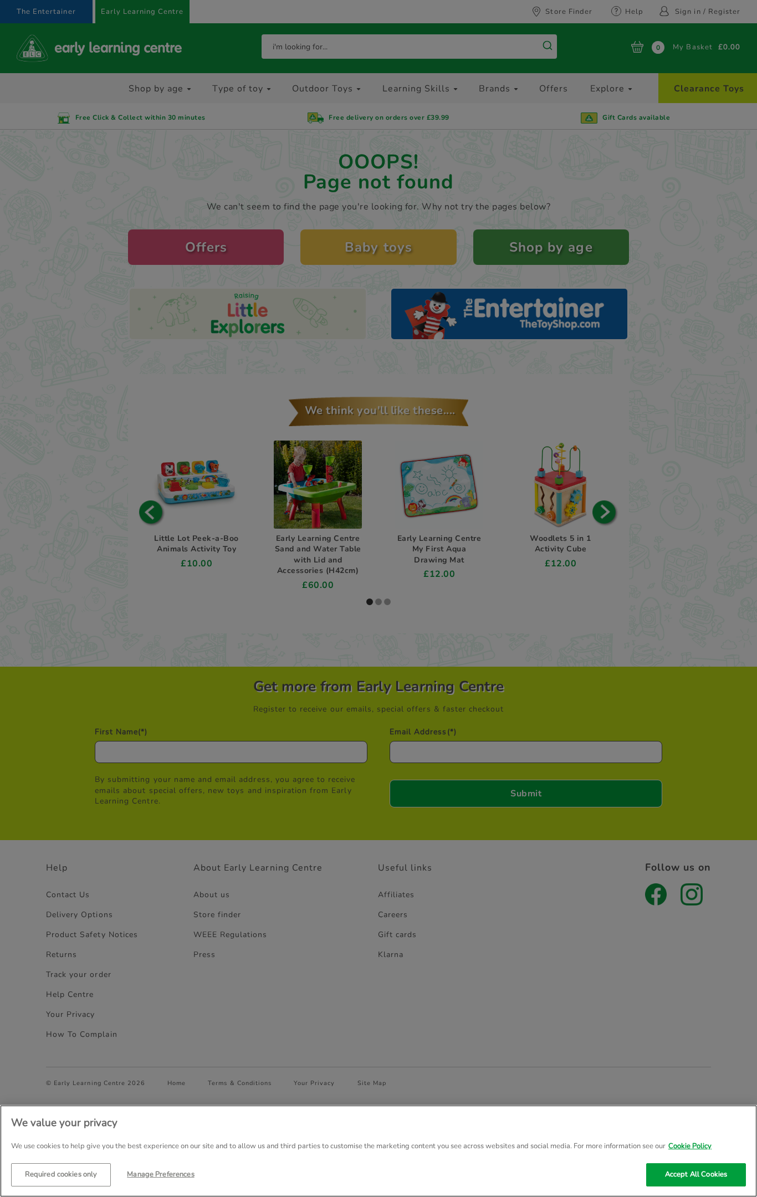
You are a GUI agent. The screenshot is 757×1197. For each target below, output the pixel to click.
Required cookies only (61, 1174)
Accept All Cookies (696, 1174)
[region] (378, 1151)
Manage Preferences (160, 1174)
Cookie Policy (690, 1146)
